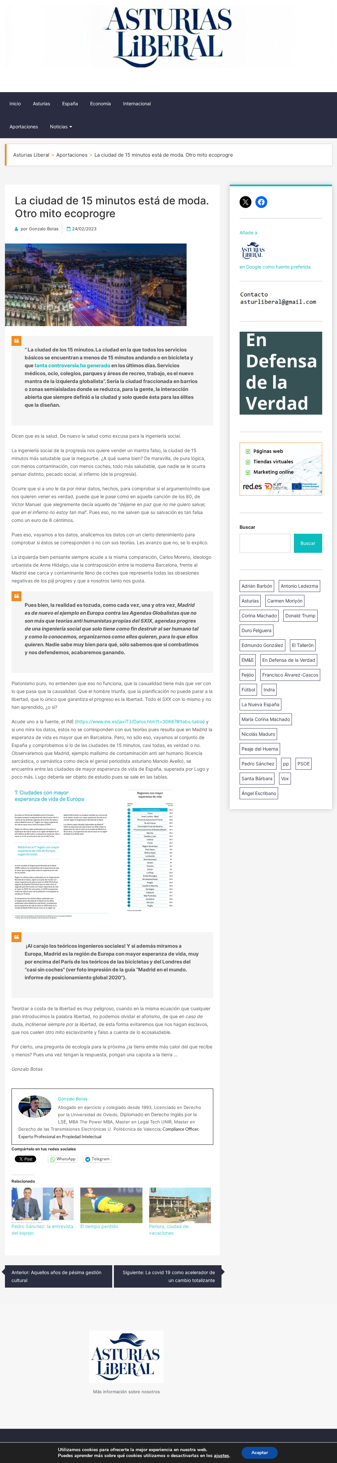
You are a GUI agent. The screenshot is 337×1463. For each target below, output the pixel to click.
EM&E (248, 660)
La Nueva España (260, 704)
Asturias (41, 103)
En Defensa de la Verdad (288, 660)
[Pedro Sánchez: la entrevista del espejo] (43, 1205)
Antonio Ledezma (299, 586)
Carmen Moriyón (284, 600)
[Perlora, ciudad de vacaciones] (180, 1205)
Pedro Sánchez (258, 763)
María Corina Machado (266, 719)
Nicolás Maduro (258, 734)
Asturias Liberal (41, 81)
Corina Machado (259, 615)
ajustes (221, 1456)
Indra (269, 689)
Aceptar (259, 1453)
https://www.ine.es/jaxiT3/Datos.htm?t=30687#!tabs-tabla (140, 721)
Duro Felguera (257, 630)
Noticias (58, 126)
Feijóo (248, 675)
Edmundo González (262, 645)
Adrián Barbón (257, 586)
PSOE (304, 763)
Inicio (15, 103)
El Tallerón (303, 645)
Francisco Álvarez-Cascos (290, 675)
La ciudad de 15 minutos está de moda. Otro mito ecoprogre (112, 206)
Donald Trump (300, 615)
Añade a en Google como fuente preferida (275, 250)
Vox (285, 778)
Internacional (137, 103)
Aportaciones (24, 126)
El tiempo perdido (99, 1226)
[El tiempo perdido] (111, 1205)
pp (286, 763)
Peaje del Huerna (260, 749)
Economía (100, 103)
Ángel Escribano (259, 793)
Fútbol (248, 689)
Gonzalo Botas (44, 228)
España (70, 103)
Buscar (247, 527)
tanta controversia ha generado (72, 365)
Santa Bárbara (257, 778)
